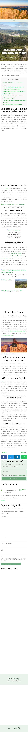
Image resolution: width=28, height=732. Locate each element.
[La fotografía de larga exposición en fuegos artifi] (3, 696)
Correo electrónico (6, 543)
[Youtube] (15, 728)
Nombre (3, 537)
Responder (3, 500)
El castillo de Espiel (7, 93)
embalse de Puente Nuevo (17, 256)
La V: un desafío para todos (11, 89)
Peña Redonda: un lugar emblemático (14, 91)
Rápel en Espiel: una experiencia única (13, 95)
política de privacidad (20, 475)
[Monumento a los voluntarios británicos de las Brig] (3, 715)
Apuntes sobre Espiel (7, 335)
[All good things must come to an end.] (10, 691)
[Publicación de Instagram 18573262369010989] (17, 691)
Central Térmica (5, 258)
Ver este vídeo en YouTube (8, 354)
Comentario (4, 516)
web (7, 188)
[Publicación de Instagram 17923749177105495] (24, 692)
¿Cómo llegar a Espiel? (8, 98)
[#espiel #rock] (10, 710)
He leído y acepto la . (14, 475)
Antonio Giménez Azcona (17, 331)
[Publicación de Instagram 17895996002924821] (24, 712)
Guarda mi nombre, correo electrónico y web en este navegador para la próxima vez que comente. (13, 559)
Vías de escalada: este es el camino (13, 87)
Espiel (2, 382)
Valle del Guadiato (16, 253)
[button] (14, 20)
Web (2, 550)
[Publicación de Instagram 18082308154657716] (17, 712)
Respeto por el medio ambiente (12, 104)
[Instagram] (19, 728)
